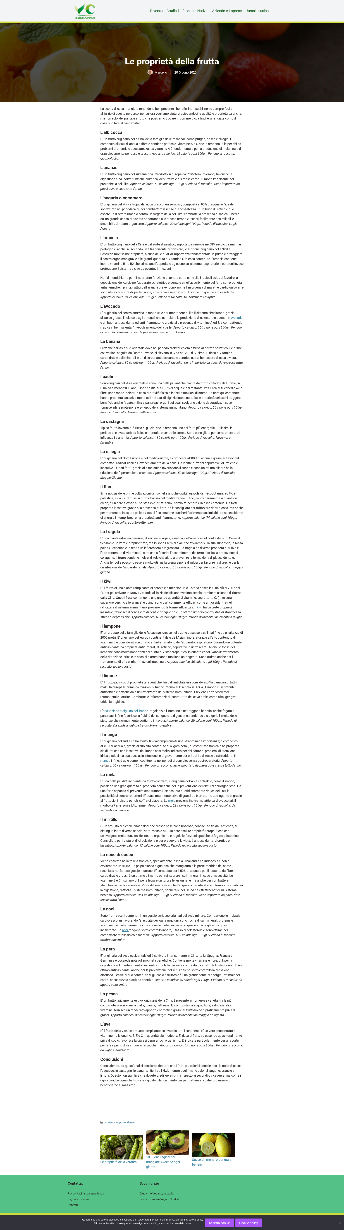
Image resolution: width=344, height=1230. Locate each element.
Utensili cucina (257, 11)
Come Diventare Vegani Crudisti (160, 1199)
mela (171, 800)
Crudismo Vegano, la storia (157, 1193)
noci (125, 930)
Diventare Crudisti (164, 11)
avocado (236, 318)
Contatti (73, 1205)
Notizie (203, 11)
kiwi (199, 607)
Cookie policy (248, 1223)
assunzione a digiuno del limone (125, 711)
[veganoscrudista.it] (84, 11)
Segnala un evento (79, 1199)
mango (105, 760)
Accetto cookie (219, 1223)
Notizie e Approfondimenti (120, 1122)
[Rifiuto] (339, 1222)
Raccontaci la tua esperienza (86, 1193)
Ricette (188, 11)
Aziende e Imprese (227, 11)
